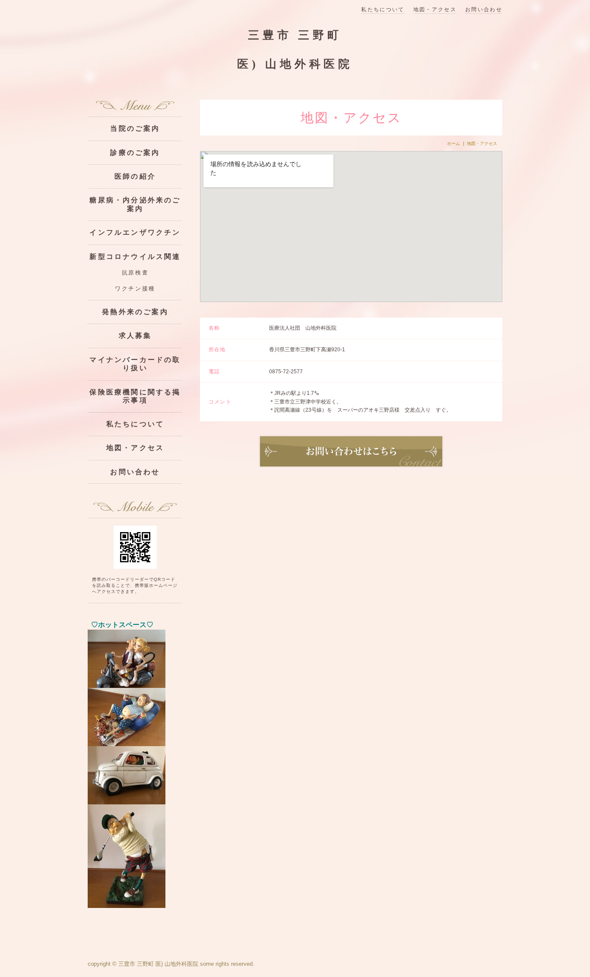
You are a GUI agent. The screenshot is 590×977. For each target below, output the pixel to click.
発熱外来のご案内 (135, 311)
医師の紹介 (135, 176)
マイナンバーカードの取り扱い (135, 364)
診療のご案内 (135, 152)
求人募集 (135, 335)
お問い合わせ (483, 10)
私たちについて (382, 10)
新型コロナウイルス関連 (135, 256)
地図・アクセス (435, 10)
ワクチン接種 (135, 289)
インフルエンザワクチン (135, 232)
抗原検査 (135, 273)
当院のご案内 (135, 128)
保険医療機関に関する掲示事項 (135, 396)
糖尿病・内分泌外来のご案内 (135, 204)
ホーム (453, 144)
